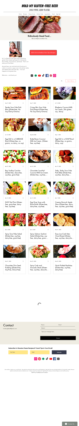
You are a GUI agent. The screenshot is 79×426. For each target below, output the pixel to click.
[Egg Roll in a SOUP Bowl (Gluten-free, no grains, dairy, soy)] (64, 124)
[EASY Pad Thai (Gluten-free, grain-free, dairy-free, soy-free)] (14, 188)
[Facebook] (47, 75)
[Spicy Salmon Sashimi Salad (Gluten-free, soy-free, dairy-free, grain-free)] (39, 219)
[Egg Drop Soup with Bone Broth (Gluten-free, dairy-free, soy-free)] (39, 188)
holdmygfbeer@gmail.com (10, 328)
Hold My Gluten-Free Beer (40, 6)
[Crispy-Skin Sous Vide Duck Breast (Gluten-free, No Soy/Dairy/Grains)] (39, 93)
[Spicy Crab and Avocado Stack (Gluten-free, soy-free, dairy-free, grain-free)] (39, 251)
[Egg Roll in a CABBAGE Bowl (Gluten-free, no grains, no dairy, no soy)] (14, 124)
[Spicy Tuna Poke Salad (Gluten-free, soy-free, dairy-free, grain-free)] (14, 219)
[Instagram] (54, 75)
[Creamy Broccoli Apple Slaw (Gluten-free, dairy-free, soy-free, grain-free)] (64, 188)
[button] (61, 81)
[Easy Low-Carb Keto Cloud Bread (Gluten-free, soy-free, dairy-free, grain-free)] (64, 219)
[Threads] (31, 75)
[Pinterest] (50, 75)
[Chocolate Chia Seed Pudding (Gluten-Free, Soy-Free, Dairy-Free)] (14, 251)
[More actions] (24, 103)
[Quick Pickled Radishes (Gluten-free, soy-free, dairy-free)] (64, 251)
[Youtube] (39, 75)
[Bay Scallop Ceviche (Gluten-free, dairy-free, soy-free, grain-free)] (14, 156)
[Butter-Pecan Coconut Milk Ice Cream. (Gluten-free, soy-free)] (39, 124)
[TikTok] (43, 75)
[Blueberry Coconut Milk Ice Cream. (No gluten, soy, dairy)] (64, 93)
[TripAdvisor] (35, 75)
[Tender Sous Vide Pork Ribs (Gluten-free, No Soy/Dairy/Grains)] (14, 93)
